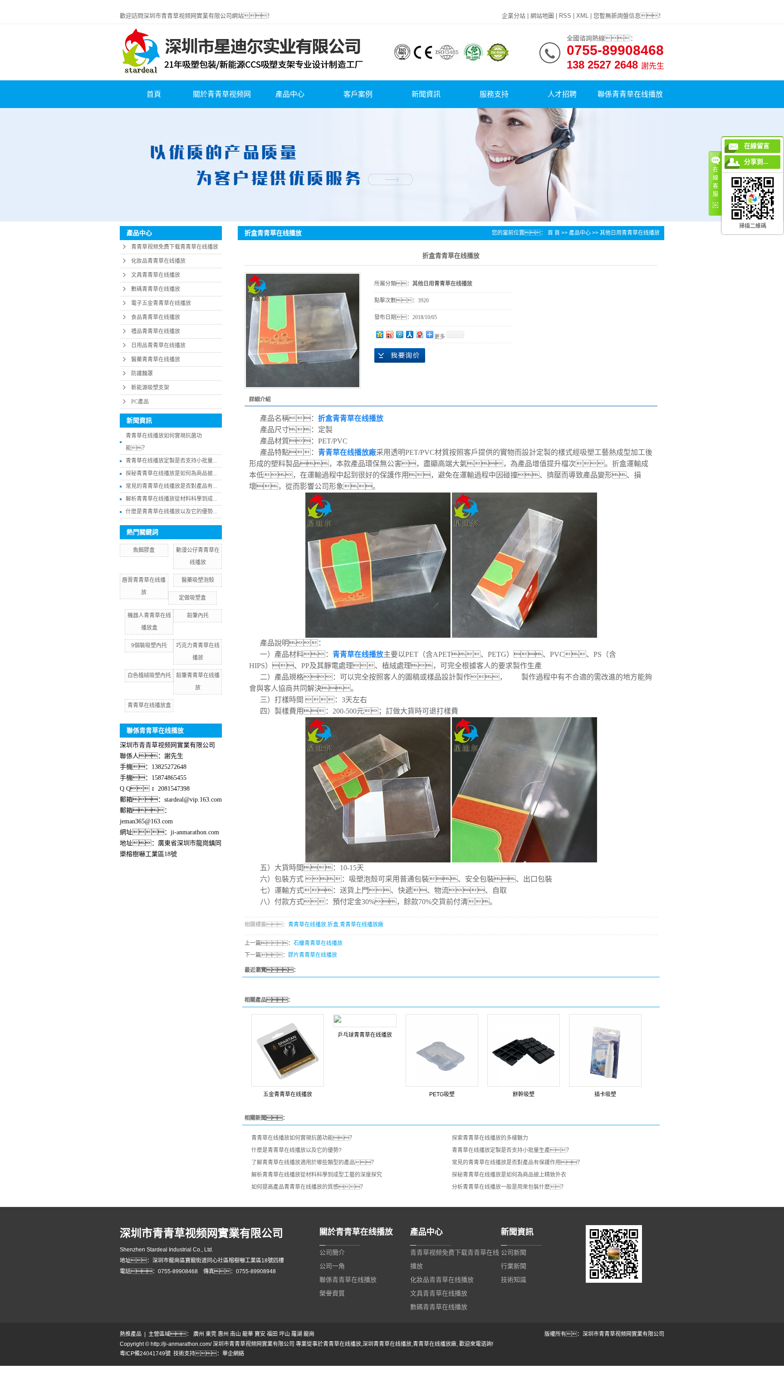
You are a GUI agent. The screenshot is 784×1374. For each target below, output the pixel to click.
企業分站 (513, 15)
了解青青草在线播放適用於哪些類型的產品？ (314, 1162)
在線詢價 (399, 355)
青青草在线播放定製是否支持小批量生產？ (512, 1150)
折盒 (333, 924)
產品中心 (289, 94)
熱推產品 (131, 1334)
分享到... (756, 161)
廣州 (198, 1334)
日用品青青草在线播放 (158, 345)
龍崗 (309, 1334)
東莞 (211, 1334)
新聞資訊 (426, 94)
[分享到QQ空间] (379, 334)
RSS (565, 15)
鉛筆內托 (198, 615)
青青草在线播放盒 (149, 705)
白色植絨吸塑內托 (149, 675)
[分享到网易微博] (419, 334)
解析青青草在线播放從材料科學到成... (171, 499)
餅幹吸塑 (523, 1094)
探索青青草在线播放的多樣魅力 (490, 1138)
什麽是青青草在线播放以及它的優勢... (171, 511)
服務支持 (494, 94)
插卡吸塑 (605, 1094)
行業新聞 (513, 1266)
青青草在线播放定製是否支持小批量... (171, 461)
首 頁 (554, 233)
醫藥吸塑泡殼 (197, 580)
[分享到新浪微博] (389, 334)
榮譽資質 (332, 1293)
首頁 (154, 94)
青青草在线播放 (307, 924)
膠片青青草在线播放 (312, 955)
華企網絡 (233, 1353)
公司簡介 (332, 1252)
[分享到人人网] (409, 334)
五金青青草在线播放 (287, 1094)
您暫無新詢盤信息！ (628, 15)
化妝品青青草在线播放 (158, 261)
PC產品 (140, 402)
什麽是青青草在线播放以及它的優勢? (296, 1150)
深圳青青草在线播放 (387, 1344)
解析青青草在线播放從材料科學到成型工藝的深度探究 (316, 1175)
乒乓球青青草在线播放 (365, 1035)
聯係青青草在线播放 (630, 94)
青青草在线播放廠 (361, 924)
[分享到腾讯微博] (399, 334)
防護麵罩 (142, 373)
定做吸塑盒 (192, 598)
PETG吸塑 (442, 1094)
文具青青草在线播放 (155, 275)
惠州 (223, 1334)
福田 (272, 1334)
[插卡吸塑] (605, 1050)
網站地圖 (542, 15)
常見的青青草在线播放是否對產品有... (171, 486)
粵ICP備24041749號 (145, 1353)
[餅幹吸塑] (523, 1050)
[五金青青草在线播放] (287, 1050)
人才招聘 (562, 94)
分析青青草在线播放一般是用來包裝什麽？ (509, 1187)
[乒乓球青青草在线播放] (365, 1020)
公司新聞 (513, 1252)
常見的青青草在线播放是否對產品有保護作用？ (517, 1162)
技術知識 (513, 1279)
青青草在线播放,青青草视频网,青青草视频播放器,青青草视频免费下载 (83, 4)
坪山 (284, 1334)
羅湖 (296, 1334)
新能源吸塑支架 (150, 387)
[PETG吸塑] (442, 1050)
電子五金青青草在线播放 (161, 303)
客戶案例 (357, 94)
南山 (235, 1334)
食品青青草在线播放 (155, 317)
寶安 (260, 1334)
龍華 (247, 1334)
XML (582, 15)
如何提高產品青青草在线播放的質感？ (308, 1187)
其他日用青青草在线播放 (630, 233)
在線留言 (756, 146)
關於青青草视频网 (222, 94)
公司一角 (332, 1266)
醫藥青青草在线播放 (155, 359)
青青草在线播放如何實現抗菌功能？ (303, 1138)
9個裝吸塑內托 (149, 645)
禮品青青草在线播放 (155, 331)
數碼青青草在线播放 (155, 289)
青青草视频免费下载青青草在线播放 (174, 247)
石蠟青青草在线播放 (318, 943)
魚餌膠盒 (144, 550)
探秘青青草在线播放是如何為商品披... (171, 473)
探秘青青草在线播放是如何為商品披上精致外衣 (509, 1175)
